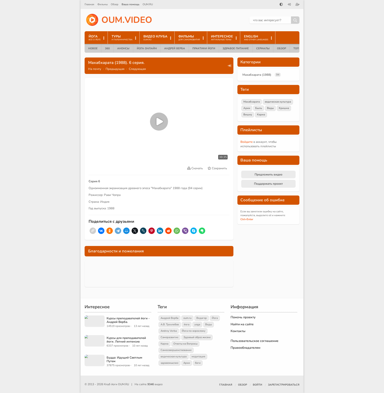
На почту (94, 69)
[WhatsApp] (177, 231)
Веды (270, 108)
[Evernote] (202, 231)
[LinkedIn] (160, 231)
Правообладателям (245, 348)
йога (186, 324)
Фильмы (102, 4)
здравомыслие (169, 363)
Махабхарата (251, 102)
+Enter (246, 219)
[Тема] (281, 5)
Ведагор (201, 318)
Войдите (246, 142)
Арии (246, 108)
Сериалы (263, 48)
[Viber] (185, 231)
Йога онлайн (147, 48)
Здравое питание (236, 48)
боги (198, 363)
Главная (89, 4)
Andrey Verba (169, 331)
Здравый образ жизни (197, 337)
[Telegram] (118, 231)
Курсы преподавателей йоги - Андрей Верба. (128, 320)
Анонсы (123, 48)
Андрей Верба (174, 48)
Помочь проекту (243, 317)
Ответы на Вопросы (185, 344)
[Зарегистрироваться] (298, 5)
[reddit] (168, 231)
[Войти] (289, 5)
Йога (215, 318)
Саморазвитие (169, 337)
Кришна (284, 108)
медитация (198, 356)
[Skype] (193, 231)
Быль (258, 108)
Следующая (137, 69)
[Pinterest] (151, 231)
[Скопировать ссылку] (93, 231)
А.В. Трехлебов (170, 324)
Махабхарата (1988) (256, 75)
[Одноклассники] (109, 231)
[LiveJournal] (143, 231)
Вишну (247, 114)
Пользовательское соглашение (254, 341)
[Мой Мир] (126, 231)
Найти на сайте (242, 324)
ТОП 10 (298, 48)
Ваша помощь (130, 4)
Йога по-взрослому (193, 331)
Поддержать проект (268, 184)
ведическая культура (278, 102)
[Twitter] (135, 231)
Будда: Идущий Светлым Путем (124, 359)
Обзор (114, 4)
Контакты (238, 331)
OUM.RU (148, 4)
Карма (261, 114)
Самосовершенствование (176, 350)
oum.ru (187, 318)
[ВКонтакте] (101, 231)
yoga (197, 324)
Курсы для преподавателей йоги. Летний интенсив (126, 340)
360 (107, 48)
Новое (93, 48)
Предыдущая (115, 69)
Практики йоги (203, 48)
